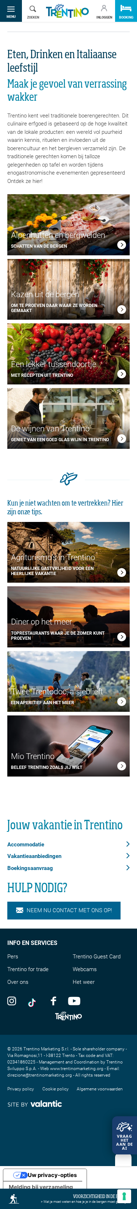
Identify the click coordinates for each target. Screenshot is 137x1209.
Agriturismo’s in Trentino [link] (53, 557)
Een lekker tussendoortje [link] (53, 364)
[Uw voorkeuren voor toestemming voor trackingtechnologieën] (124, 1196)
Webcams (85, 969)
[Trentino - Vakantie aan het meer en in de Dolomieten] (67, 11)
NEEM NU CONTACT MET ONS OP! (69, 910)
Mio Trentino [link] (33, 756)
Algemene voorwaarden (100, 1089)
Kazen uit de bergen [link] (45, 294)
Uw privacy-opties (52, 1175)
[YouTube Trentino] (74, 1000)
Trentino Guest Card (97, 956)
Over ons (17, 982)
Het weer (84, 982)
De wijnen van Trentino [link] (52, 428)
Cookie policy (55, 1089)
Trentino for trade (28, 969)
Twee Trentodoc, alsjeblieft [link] (57, 691)
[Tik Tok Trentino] (33, 1000)
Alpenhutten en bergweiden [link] (58, 235)
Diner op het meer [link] (41, 621)
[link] (121, 246)
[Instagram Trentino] (11, 1000)
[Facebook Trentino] (53, 1000)
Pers (12, 956)
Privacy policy (20, 1089)
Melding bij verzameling (41, 1187)
